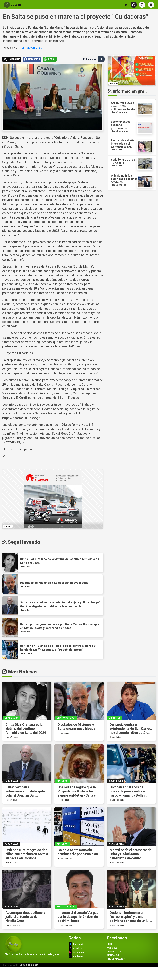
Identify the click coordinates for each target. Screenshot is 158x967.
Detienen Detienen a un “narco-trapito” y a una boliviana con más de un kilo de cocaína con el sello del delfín (130, 917)
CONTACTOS (114, 951)
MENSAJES (113, 955)
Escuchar (91, 59)
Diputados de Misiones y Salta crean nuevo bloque (76, 726)
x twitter (77, 948)
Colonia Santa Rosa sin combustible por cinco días (78, 852)
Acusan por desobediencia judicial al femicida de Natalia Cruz (25, 917)
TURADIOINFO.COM (28, 965)
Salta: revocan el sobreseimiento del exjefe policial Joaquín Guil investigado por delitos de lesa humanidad (25, 791)
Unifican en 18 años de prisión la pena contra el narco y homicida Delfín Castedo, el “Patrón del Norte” (128, 791)
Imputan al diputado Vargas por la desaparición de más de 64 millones (78, 917)
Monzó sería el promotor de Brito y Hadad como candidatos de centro (131, 854)
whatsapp (77, 956)
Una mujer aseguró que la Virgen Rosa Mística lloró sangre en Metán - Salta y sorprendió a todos (77, 791)
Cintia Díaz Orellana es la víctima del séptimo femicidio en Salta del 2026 (25, 729)
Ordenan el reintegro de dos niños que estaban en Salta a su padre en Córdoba (26, 854)
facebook (77, 944)
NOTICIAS (112, 948)
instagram (78, 952)
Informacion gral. (29, 47)
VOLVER (15, 4)
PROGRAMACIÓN (116, 959)
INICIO (110, 944)
